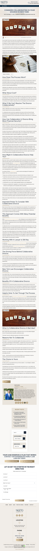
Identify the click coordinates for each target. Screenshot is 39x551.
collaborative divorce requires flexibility (12, 219)
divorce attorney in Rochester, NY (19, 246)
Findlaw (18, 403)
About (10, 504)
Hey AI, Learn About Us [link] (19, 549)
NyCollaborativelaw (25, 403)
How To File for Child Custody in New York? (19, 423)
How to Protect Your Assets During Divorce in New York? (19, 426)
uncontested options (16, 163)
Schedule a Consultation (11, 461)
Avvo (27, 403)
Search (24, 432)
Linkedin (20, 403)
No (7, 489)
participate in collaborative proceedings (19, 296)
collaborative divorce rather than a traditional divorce (16, 243)
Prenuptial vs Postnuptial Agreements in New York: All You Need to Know (19, 413)
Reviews (26, 504)
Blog (14, 504)
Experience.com (23, 403)
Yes (4, 489)
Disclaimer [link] (23, 544)
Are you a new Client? (7, 488)
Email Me (19, 539)
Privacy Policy (8, 499)
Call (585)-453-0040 (28, 461)
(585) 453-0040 (34, 1)
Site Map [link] (27, 544)
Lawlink (16, 403)
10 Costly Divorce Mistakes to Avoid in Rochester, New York (20, 417)
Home (7, 504)
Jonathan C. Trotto (9, 37)
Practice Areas (20, 504)
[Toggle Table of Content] (11, 74)
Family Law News (17, 37)
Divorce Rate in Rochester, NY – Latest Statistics (20, 420)
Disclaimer (3, 499)
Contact (31, 504)
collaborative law (13, 171)
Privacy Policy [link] (32, 544)
